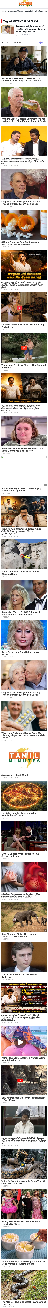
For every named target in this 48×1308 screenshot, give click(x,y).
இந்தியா (39, 11)
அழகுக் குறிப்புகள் (16, 11)
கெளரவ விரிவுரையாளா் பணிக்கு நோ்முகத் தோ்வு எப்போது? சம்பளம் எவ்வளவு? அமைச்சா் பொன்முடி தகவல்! (30, 31)
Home (3, 11)
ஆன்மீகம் (29, 11)
